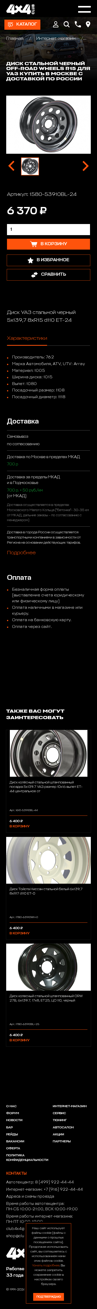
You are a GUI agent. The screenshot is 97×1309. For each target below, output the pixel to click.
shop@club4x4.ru (22, 1236)
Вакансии (15, 1141)
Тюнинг (60, 1120)
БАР (9, 1127)
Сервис (59, 1113)
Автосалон (63, 1127)
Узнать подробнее (45, 1265)
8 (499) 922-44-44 (54, 1182)
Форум (12, 1113)
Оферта (13, 1148)
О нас (11, 1106)
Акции (58, 1134)
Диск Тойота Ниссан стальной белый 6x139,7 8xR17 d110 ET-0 (46, 891)
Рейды (12, 1134)
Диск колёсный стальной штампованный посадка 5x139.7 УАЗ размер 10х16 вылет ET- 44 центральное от (46, 787)
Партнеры (62, 1141)
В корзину (19, 826)
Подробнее (21, 552)
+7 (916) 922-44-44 (63, 1189)
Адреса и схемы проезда (30, 1196)
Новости (14, 1120)
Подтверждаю (48, 1296)
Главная (15, 38)
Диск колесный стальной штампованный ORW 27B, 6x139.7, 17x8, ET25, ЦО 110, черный (46, 998)
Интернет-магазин (56, 38)
